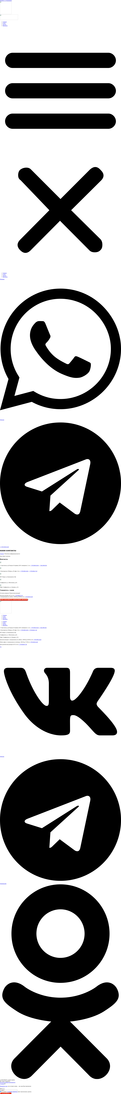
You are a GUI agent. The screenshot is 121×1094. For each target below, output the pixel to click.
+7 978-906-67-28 (33, 571)
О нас (4, 23)
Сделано (2, 1083)
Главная (5, 21)
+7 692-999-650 (43, 565)
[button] (60, 149)
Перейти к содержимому (6, 0)
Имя (1, 1088)
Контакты (5, 25)
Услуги (4, 24)
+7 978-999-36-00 (34, 565)
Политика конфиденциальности (7, 1082)
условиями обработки (12, 1091)
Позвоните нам (3, 1086)
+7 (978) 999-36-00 (4, 547)
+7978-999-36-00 (37, 639)
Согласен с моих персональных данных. (17, 1091)
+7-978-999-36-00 (29, 596)
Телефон (2, 1090)
